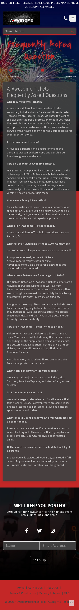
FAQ (66, 593)
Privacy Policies (50, 593)
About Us (53, 587)
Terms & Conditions (23, 593)
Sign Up (39, 560)
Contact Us (35, 587)
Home (21, 587)
